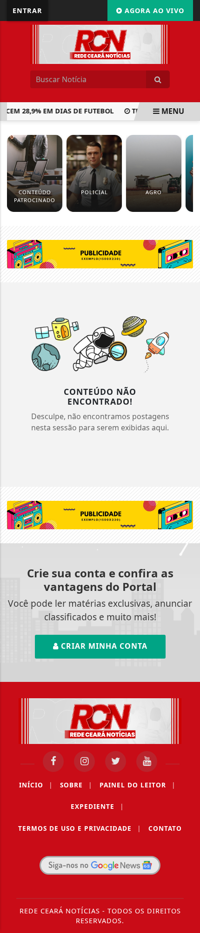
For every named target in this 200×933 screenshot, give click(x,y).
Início (36, 784)
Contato (165, 828)
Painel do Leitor (137, 784)
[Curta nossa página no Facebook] (53, 761)
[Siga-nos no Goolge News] (100, 865)
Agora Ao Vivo (153, 10)
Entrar (27, 10)
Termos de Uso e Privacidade (79, 828)
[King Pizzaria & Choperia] (100, 253)
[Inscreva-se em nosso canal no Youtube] (146, 761)
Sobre (76, 784)
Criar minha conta (103, 646)
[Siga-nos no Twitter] (115, 761)
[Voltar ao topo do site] (186, 513)
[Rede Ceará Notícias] (100, 43)
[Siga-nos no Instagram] (84, 761)
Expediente (97, 806)
